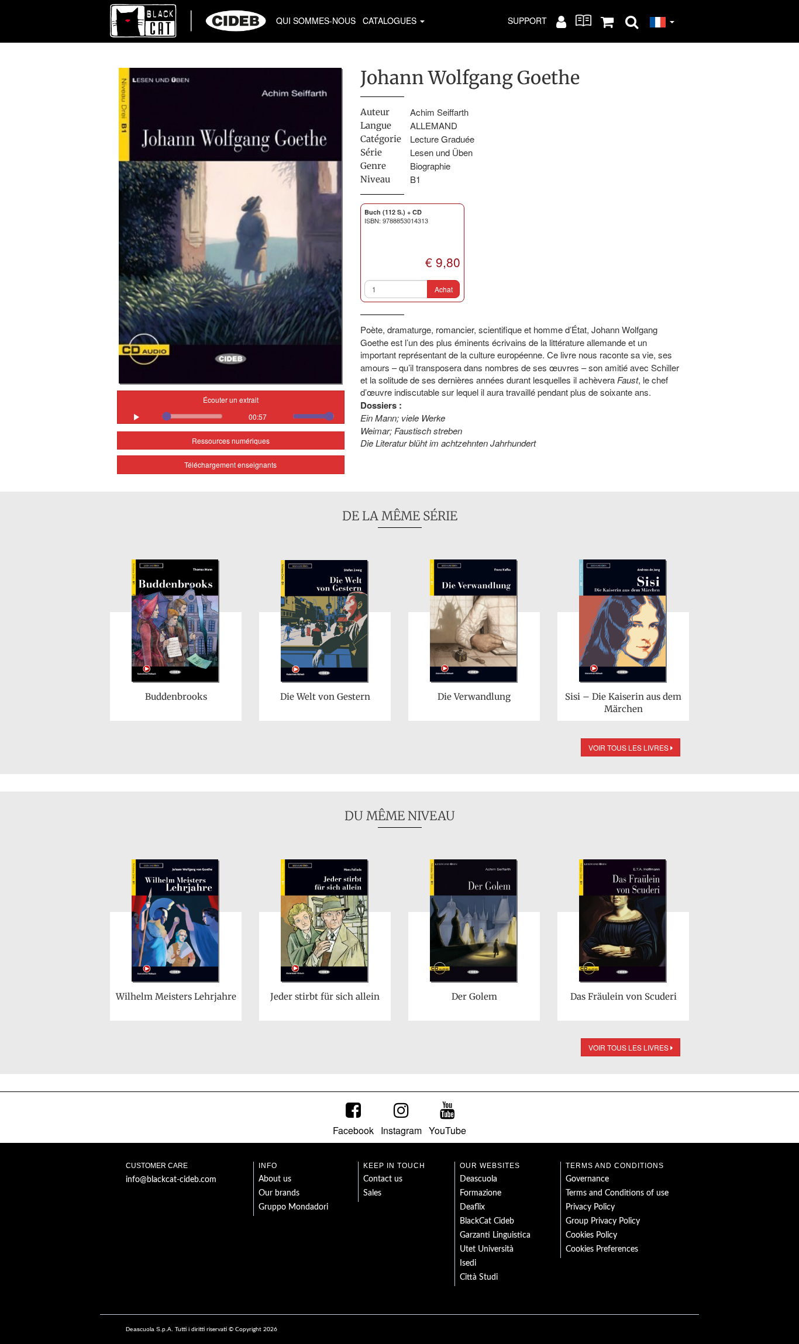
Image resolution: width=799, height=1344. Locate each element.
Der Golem (474, 996)
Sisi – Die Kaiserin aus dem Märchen (623, 702)
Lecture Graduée (442, 139)
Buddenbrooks (176, 696)
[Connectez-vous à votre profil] (561, 21)
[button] (631, 21)
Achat (444, 289)
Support (527, 20)
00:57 (258, 416)
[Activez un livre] (583, 20)
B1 (415, 179)
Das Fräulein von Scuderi (623, 996)
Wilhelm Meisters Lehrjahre (176, 996)
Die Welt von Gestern (325, 696)
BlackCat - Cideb (188, 20)
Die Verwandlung (474, 696)
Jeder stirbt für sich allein (325, 996)
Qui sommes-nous (316, 20)
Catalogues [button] (391, 20)
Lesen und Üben (441, 152)
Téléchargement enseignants (230, 464)
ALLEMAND (433, 125)
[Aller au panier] (607, 21)
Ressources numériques (231, 440)
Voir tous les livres (629, 747)
